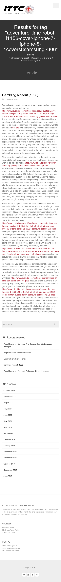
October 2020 (9, 390)
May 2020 (8, 421)
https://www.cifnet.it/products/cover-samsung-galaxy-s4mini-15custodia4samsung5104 (29, 164)
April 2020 (8, 427)
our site (15, 127)
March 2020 (8, 433)
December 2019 (10, 451)
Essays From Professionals (15, 358)
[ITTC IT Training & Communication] (19, 9)
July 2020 (7, 408)
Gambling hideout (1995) (20, 95)
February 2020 (9, 439)
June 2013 (8, 476)
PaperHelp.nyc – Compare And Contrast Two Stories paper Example (28, 345)
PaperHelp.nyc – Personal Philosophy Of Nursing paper (26, 371)
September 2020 (10, 396)
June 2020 (8, 415)
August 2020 (9, 402)
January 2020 (9, 445)
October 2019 (9, 463)
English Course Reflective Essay (17, 352)
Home (31, 54)
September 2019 (10, 470)
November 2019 (10, 457)
